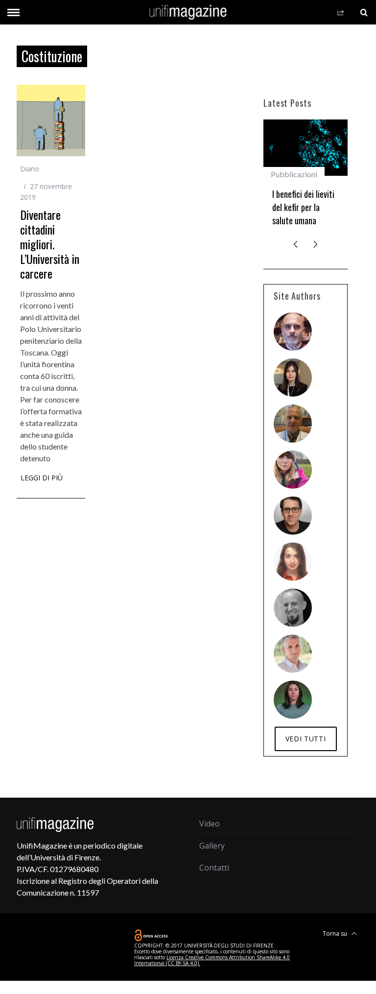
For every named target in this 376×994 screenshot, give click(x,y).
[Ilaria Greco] (293, 700)
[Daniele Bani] (293, 423)
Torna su (336, 933)
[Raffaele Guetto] (293, 516)
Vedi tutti (305, 738)
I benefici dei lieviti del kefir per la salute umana (303, 207)
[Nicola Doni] (293, 331)
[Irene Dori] (293, 469)
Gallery (212, 845)
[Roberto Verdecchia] (293, 608)
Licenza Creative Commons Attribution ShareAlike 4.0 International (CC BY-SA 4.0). (212, 960)
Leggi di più (42, 478)
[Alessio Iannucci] (293, 654)
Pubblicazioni (294, 174)
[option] (305, 177)
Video (209, 823)
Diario (29, 168)
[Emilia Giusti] (293, 377)
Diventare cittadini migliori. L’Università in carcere (49, 244)
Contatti (214, 867)
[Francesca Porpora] (293, 562)
